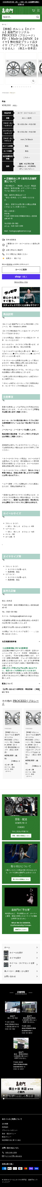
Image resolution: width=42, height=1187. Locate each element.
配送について (7, 683)
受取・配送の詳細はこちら (21, 836)
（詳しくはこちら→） (26, 169)
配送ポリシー (6, 1137)
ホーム (4, 24)
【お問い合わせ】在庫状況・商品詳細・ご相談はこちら (21, 690)
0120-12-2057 (18, 1069)
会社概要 (5, 1124)
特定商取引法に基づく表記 (11, 1140)
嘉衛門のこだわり (21, 929)
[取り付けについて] (21, 853)
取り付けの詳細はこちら (21, 879)
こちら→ (26, 157)
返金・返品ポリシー (9, 1133)
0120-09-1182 (10, 1029)
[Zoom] (33, 81)
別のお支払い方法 (21, 282)
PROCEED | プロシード (20, 702)
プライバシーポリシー (10, 1130)
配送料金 (9, 264)
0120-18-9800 (27, 1033)
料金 (4, 101)
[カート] (33, 10)
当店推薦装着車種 (9, 641)
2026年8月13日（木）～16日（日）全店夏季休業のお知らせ (21, 3)
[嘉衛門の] (21, 897)
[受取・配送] (21, 806)
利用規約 (5, 1127)
